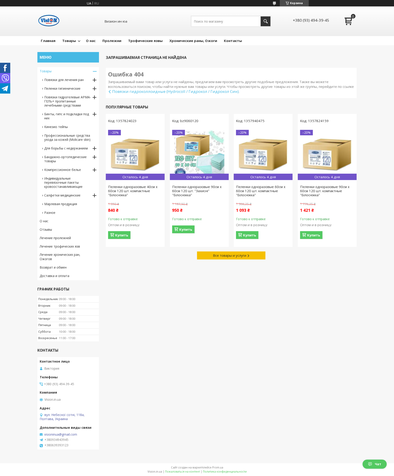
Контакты (233, 40)
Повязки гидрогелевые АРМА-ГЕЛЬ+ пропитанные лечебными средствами (67, 101)
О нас (91, 40)
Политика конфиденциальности (225, 471)
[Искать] (265, 21)
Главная (48, 40)
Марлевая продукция (60, 204)
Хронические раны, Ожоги (193, 40)
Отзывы (46, 229)
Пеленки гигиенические (62, 88)
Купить (121, 235)
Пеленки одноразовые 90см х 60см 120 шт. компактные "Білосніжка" (325, 191)
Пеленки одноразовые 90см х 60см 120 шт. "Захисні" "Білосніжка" (197, 191)
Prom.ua (217, 467)
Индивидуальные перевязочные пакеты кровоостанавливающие (63, 182)
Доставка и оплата (54, 276)
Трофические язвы (145, 40)
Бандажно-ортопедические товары (65, 159)
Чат (378, 464)
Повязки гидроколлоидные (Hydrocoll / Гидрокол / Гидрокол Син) (175, 91)
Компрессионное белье (62, 169)
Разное (49, 212)
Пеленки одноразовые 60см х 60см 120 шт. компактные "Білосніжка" (260, 191)
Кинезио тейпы (56, 127)
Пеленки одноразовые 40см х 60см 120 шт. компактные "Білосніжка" (133, 191)
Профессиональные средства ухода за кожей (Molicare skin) (67, 137)
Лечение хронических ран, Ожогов (60, 256)
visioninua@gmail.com (60, 434)
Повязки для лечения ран (64, 80)
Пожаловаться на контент (182, 471)
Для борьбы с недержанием (66, 148)
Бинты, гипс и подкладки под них (66, 116)
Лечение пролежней (55, 238)
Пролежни (111, 40)
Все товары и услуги (229, 255)
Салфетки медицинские (62, 195)
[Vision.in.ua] (48, 21)
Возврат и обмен (53, 267)
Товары (69, 40)
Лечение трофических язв (60, 246)
